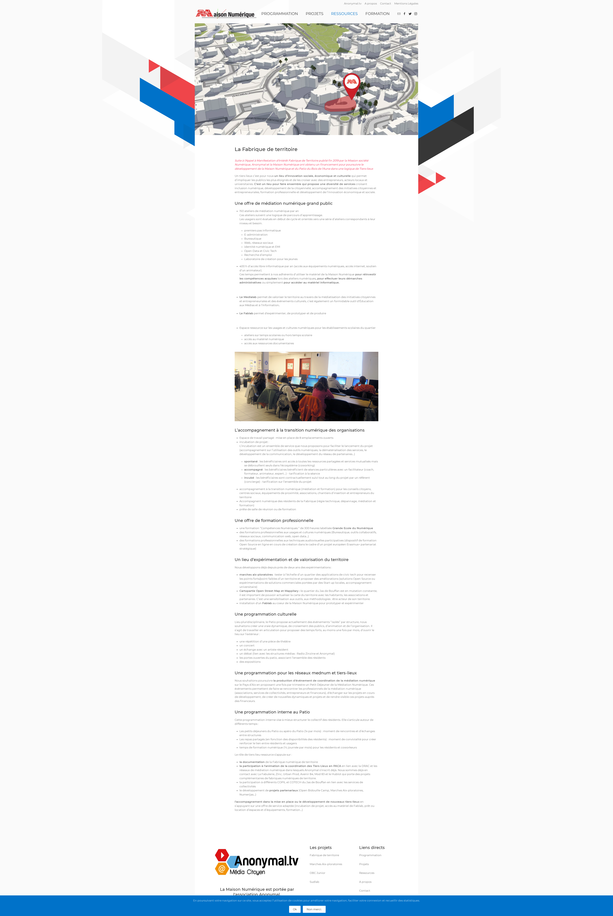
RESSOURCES (344, 13)
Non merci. (314, 909)
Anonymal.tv (352, 3)
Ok (295, 909)
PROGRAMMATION (279, 13)
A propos (371, 3)
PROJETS (314, 13)
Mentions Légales (406, 3)
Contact (385, 3)
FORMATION (377, 13)
